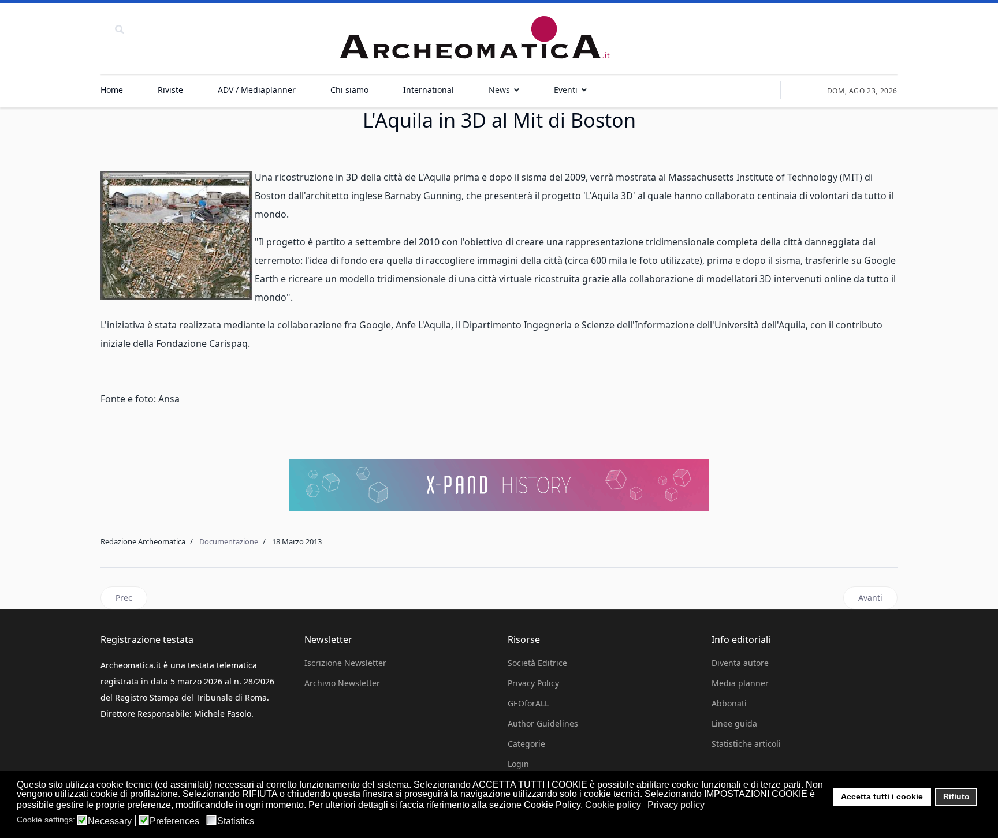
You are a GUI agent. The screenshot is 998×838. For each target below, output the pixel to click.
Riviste (170, 89)
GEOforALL (528, 703)
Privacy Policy (533, 683)
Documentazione (228, 541)
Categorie (526, 743)
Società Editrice (537, 662)
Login (518, 763)
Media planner (740, 683)
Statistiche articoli (746, 743)
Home (111, 89)
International (428, 89)
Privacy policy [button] (676, 805)
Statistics (235, 821)
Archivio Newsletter (342, 683)
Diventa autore (740, 662)
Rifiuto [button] (956, 796)
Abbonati (729, 703)
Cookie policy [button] (613, 805)
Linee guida (734, 723)
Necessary (110, 821)
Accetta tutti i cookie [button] (882, 796)
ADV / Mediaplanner (257, 89)
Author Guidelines (543, 723)
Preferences (174, 821)
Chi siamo (349, 89)
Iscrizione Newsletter (345, 662)
